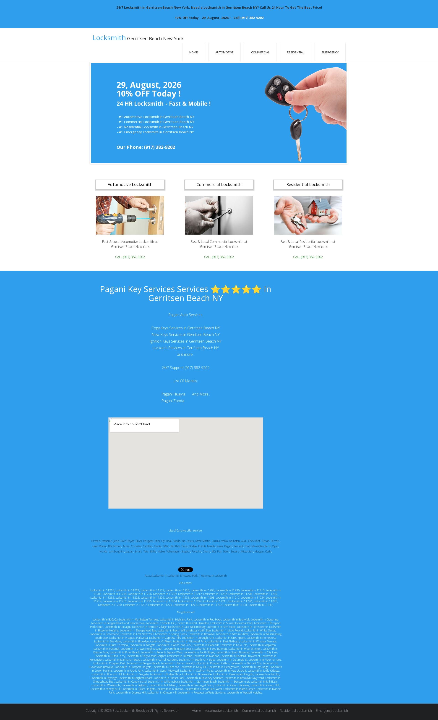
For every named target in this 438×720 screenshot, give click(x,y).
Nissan (265, 541)
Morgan (259, 551)
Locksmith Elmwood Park (182, 576)
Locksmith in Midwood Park (189, 641)
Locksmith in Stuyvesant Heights (146, 656)
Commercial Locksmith (259, 710)
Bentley (175, 546)
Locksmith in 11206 (210, 605)
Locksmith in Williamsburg (164, 681)
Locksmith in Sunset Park (169, 678)
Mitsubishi (247, 551)
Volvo (224, 541)
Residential (295, 52)
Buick (139, 541)
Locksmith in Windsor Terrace (258, 641)
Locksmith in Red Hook (207, 619)
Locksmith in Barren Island (177, 663)
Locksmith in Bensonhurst (233, 681)
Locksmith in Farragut (118, 627)
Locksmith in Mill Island (162, 685)
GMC (166, 546)
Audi (244, 541)
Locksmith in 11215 (102, 590)
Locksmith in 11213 (115, 601)
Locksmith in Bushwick (236, 619)
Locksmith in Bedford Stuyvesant (240, 656)
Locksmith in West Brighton (244, 649)
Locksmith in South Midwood (161, 671)
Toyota (158, 546)
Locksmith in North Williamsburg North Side (184, 630)
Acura (126, 546)
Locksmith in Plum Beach (125, 652)
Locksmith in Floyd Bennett (210, 649)
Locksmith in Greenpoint (230, 638)
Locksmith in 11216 (140, 594)
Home (193, 52)
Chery (206, 551)
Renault (238, 546)
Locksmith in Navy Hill (193, 667)
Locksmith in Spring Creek (171, 634)
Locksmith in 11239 (260, 605)
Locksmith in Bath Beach (178, 649)
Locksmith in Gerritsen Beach (199, 681)
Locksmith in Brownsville (197, 674)
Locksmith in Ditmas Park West (203, 689)
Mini (157, 541)
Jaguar (129, 551)
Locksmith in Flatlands (206, 645)
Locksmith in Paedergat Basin (195, 685)
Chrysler (136, 546)
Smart (138, 551)
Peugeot (148, 541)
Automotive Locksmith (221, 710)
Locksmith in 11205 (152, 598)
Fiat (219, 551)
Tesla (184, 546)
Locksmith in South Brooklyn (233, 652)
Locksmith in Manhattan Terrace (138, 619)
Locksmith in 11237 (135, 605)
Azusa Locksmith (154, 576)
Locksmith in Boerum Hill (106, 674)
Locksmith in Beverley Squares (204, 678)
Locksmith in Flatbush (107, 649)
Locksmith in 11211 (215, 601)
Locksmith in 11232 (102, 598)
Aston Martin (202, 541)
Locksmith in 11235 (140, 601)
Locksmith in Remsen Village (149, 627)
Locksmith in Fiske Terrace (265, 660)
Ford (247, 546)
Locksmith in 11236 (228, 590)
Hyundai (166, 541)
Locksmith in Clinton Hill (162, 692)
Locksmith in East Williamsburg (187, 627)
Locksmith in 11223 (127, 598)
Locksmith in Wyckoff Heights (244, 692)
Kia (183, 541)
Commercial (260, 52)
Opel (275, 546)
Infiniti (202, 546)
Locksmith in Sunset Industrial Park (231, 623)
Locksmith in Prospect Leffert (211, 663)
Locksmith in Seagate (136, 674)
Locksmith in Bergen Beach (143, 663)
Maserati (107, 541)
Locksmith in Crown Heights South (141, 649)
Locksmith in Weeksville (105, 685)
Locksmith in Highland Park (175, 619)
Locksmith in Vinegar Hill (105, 689)
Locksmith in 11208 (202, 598)
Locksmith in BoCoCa (105, 619)
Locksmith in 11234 (253, 598)
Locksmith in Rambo (267, 674)
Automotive (224, 52)
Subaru (235, 551)
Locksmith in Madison (206, 656)
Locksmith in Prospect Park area (128, 638)
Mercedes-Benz (261, 546)
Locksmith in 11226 (190, 601)
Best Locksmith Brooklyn (130, 710)
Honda (103, 551)
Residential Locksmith (296, 710)
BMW (153, 551)
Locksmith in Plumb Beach (239, 689)
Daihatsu (234, 541)
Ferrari (275, 541)
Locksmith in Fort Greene (252, 627)
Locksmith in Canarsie (166, 667)
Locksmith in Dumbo (179, 656)
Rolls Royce (127, 541)
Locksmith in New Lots (233, 645)
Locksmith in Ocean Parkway (231, 685)
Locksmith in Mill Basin (264, 681)
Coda (268, 551)
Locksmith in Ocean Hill (264, 685)
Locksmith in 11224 (160, 605)
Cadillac (147, 546)
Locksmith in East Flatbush (223, 641)
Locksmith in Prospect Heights (133, 667)
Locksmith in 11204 (165, 601)
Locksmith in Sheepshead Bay (138, 630)
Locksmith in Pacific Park (128, 671)
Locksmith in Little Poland (227, 630)
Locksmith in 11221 (185, 605)
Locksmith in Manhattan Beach (122, 660)
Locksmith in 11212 (190, 594)
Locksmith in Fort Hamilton (193, 623)
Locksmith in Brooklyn (201, 634)
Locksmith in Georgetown (224, 667)
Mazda (211, 546)
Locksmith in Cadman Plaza (196, 671)
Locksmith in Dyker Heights (138, 689)
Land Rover (99, 546)
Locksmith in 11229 (165, 594)
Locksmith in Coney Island (131, 681)
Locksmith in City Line (264, 652)
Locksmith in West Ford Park (174, 645)
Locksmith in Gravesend (104, 634)
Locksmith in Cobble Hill (160, 623)
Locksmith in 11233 (177, 598)
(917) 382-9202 (251, 18)
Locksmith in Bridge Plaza (165, 674)
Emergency (330, 52)
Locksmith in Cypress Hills (165, 638)
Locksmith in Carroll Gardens (160, 660)
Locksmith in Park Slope (221, 627)
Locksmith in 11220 (240, 601)
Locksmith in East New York (137, 634)
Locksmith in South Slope (199, 652)
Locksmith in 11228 (240, 594)
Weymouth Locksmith (214, 576)
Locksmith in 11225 (265, 601)
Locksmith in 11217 (228, 598)
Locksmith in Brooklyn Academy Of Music (147, 641)
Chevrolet (254, 541)
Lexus (190, 541)
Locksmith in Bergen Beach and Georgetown (118, 623)
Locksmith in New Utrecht (230, 671)
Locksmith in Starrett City (246, 663)
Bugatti (186, 551)
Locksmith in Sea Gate (107, 641)
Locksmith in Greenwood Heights (233, 674)
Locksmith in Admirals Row (232, 634)
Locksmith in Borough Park (198, 638)
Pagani (228, 546)
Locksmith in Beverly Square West (161, 652)
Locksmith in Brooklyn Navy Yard (244, 678)
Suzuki (216, 541)
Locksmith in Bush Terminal (111, 645)
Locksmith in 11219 (127, 590)
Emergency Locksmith (332, 710)
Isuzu (219, 546)
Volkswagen (173, 551)
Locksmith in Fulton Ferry (110, 656)
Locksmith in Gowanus (264, 619)
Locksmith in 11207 (215, 594)
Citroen (95, 541)
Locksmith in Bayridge (104, 678)
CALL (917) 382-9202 (130, 256)
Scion (226, 551)
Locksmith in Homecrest (261, 638)
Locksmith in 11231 (235, 605)
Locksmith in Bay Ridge (255, 667)
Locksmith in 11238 (115, 594)
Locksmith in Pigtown (134, 685)
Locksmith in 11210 (253, 590)
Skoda (176, 541)
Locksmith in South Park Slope (197, 660)
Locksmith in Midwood (169, 689)
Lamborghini (116, 551)
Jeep (116, 541)
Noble (161, 551)
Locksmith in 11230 (110, 605)
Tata (146, 551)
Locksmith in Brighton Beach (136, 678)
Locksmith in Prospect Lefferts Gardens (201, 692)
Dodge (193, 546)
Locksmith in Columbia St (232, 660)
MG (213, 551)
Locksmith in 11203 (202, 590)
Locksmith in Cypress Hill (131, 692)
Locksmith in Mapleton (262, 645)
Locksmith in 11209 (265, 594)
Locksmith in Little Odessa (263, 671)
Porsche (196, 551)
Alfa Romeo (114, 546)
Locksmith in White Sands (259, 630)
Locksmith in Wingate (143, 645)
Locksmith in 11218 (177, 590)
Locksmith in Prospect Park (109, 663)
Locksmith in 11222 (152, 590)
